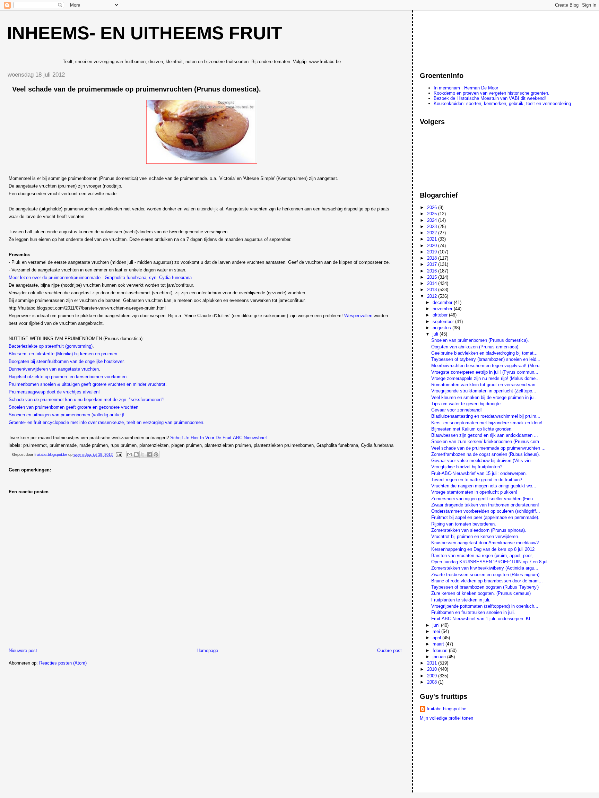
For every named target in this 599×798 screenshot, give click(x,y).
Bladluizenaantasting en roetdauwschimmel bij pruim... (485, 416)
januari (440, 656)
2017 (432, 264)
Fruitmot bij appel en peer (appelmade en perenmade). (485, 517)
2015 (432, 277)
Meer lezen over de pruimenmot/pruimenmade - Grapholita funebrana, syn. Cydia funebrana (100, 277)
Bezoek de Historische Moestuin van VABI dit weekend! (490, 98)
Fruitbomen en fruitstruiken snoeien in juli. (473, 612)
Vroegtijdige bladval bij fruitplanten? (466, 466)
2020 (432, 245)
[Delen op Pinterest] (156, 454)
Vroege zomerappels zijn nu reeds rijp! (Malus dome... (485, 378)
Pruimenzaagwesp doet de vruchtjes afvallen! (54, 391)
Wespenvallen (359, 315)
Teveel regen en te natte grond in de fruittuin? (476, 479)
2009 (432, 675)
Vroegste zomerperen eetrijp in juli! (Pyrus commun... (484, 372)
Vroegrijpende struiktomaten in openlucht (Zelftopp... (483, 390)
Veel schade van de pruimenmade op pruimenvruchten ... (488, 448)
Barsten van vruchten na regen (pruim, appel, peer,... (484, 555)
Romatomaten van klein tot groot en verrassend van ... (486, 384)
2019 (432, 251)
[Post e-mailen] (118, 454)
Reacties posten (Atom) (63, 663)
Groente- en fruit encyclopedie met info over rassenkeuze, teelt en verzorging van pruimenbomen (106, 422)
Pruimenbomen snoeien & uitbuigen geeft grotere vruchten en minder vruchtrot (87, 384)
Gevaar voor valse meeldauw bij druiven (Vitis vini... (483, 460)
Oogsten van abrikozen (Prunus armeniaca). (475, 346)
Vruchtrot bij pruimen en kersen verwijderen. (475, 536)
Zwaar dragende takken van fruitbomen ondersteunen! (485, 505)
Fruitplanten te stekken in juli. (461, 599)
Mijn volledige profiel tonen (446, 718)
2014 (432, 283)
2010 (432, 669)
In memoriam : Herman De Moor (466, 87)
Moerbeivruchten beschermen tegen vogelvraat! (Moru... (487, 365)
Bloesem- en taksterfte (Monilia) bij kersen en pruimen (63, 353)
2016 (432, 271)
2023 (432, 226)
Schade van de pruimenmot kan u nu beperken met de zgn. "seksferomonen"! (87, 399)
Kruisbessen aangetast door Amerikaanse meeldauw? (485, 542)
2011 (432, 663)
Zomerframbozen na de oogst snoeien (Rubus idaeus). (485, 454)
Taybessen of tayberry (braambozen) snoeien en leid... (485, 359)
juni (437, 625)
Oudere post (389, 650)
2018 (432, 258)
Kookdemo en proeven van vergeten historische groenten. (491, 93)
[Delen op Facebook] (149, 454)
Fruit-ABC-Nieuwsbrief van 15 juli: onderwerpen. (479, 473)
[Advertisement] (451, 38)
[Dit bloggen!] (136, 454)
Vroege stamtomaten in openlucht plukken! (474, 492)
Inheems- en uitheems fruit (144, 33)
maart (439, 644)
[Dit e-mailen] (129, 454)
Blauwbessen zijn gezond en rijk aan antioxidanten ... (484, 435)
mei (437, 631)
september (444, 321)
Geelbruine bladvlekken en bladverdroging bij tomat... (484, 353)
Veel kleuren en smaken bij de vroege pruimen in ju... (484, 397)
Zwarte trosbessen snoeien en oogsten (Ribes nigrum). (486, 574)
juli (436, 334)
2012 (432, 296)
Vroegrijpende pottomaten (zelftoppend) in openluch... (484, 606)
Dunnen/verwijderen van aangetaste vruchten (54, 369)
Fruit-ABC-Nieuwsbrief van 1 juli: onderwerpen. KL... (483, 618)
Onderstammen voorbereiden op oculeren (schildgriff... (485, 511)
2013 (432, 289)
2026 (432, 207)
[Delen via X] (142, 454)
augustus (442, 327)
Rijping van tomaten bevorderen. (463, 524)
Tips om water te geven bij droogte (466, 403)
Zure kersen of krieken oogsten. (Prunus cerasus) (481, 593)
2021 (432, 239)
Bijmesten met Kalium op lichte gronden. (472, 429)
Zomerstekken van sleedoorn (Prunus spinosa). (478, 530)
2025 (432, 213)
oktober (441, 315)
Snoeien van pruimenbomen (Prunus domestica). (480, 340)
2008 (432, 682)
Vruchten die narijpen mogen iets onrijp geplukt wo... (483, 485)
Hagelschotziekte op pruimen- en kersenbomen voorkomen (68, 376)
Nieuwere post (23, 650)
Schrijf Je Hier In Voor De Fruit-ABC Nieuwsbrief (218, 437)
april (437, 637)
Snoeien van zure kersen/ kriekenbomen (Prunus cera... (487, 441)
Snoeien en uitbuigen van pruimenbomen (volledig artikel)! (66, 414)
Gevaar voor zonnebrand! (456, 410)
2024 (432, 220)
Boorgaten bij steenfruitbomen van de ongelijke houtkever (66, 361)
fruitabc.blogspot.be (446, 708)
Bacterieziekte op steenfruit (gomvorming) (51, 346)
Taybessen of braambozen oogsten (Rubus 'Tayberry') (485, 587)
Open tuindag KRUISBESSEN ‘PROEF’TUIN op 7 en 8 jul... (491, 561)
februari (441, 650)
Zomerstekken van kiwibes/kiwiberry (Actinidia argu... (484, 568)
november (443, 308)
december (443, 302)
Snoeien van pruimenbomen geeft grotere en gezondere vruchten (73, 407)
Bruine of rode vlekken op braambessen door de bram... (487, 580)
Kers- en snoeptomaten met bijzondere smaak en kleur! (486, 422)
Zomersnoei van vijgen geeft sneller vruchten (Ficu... (484, 498)
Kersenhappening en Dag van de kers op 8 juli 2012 (483, 549)
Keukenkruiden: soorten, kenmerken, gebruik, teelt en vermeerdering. (503, 103)
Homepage (207, 650)
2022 (432, 232)
